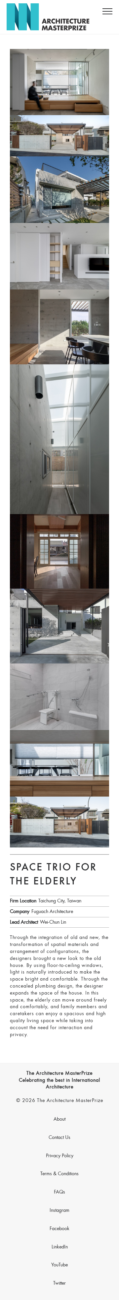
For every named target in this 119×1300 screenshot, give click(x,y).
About (59, 1119)
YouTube (59, 1265)
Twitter (59, 1283)
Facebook (59, 1228)
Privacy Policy (59, 1156)
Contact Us (59, 1137)
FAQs (59, 1192)
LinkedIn (60, 1247)
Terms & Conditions (59, 1174)
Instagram (59, 1210)
